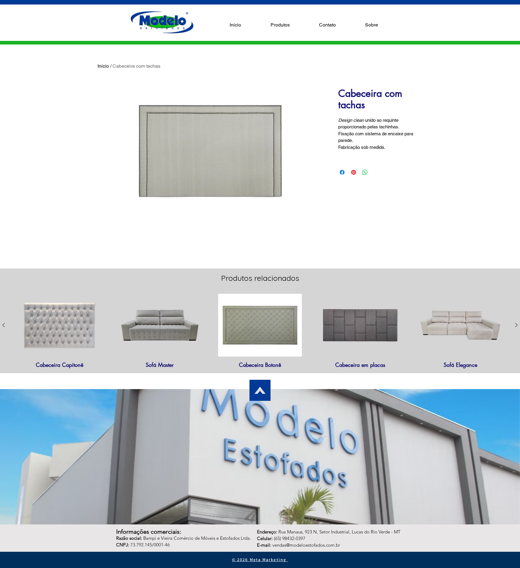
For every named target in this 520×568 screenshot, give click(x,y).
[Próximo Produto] (516, 325)
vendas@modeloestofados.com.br (306, 545)
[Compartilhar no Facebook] (342, 172)
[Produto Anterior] (3, 325)
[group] (260, 330)
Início (103, 66)
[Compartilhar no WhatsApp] (365, 172)
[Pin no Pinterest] (353, 172)
